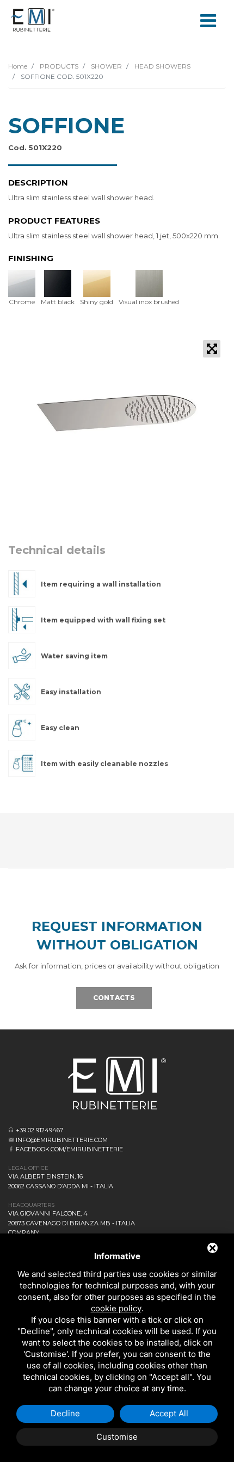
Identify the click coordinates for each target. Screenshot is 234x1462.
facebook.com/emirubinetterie (69, 1149)
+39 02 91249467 (39, 1130)
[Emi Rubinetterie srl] (32, 19)
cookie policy (116, 1308)
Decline (65, 1413)
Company (23, 1232)
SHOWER (105, 66)
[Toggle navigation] (208, 19)
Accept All (169, 1413)
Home (17, 66)
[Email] (11, 1140)
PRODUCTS (58, 66)
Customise (117, 1437)
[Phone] (11, 1130)
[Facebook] (11, 1149)
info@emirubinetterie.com (62, 1140)
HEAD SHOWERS (161, 66)
